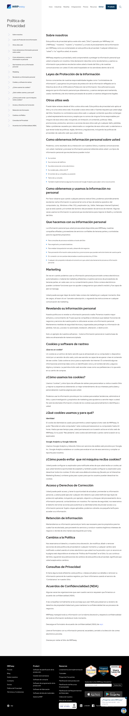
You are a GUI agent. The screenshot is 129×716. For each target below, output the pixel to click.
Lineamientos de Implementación (71, 670)
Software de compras (40, 679)
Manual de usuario (65, 701)
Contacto (10, 681)
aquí (101, 624)
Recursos (93, 7)
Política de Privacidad (14, 688)
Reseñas (66, 7)
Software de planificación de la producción (43, 671)
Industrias (58, 7)
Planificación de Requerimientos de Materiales (70, 692)
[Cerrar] (126, 698)
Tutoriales (62, 673)
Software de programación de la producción (44, 684)
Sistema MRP (38, 697)
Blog (8, 673)
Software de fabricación (41, 689)
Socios (9, 684)
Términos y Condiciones (15, 692)
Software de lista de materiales (43, 693)
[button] (113, 701)
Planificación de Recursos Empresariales (68, 685)
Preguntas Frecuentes (67, 677)
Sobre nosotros (12, 677)
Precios (85, 7)
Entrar (101, 7)
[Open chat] (124, 711)
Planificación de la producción (69, 681)
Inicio (51, 7)
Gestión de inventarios (41, 676)
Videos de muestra (65, 697)
